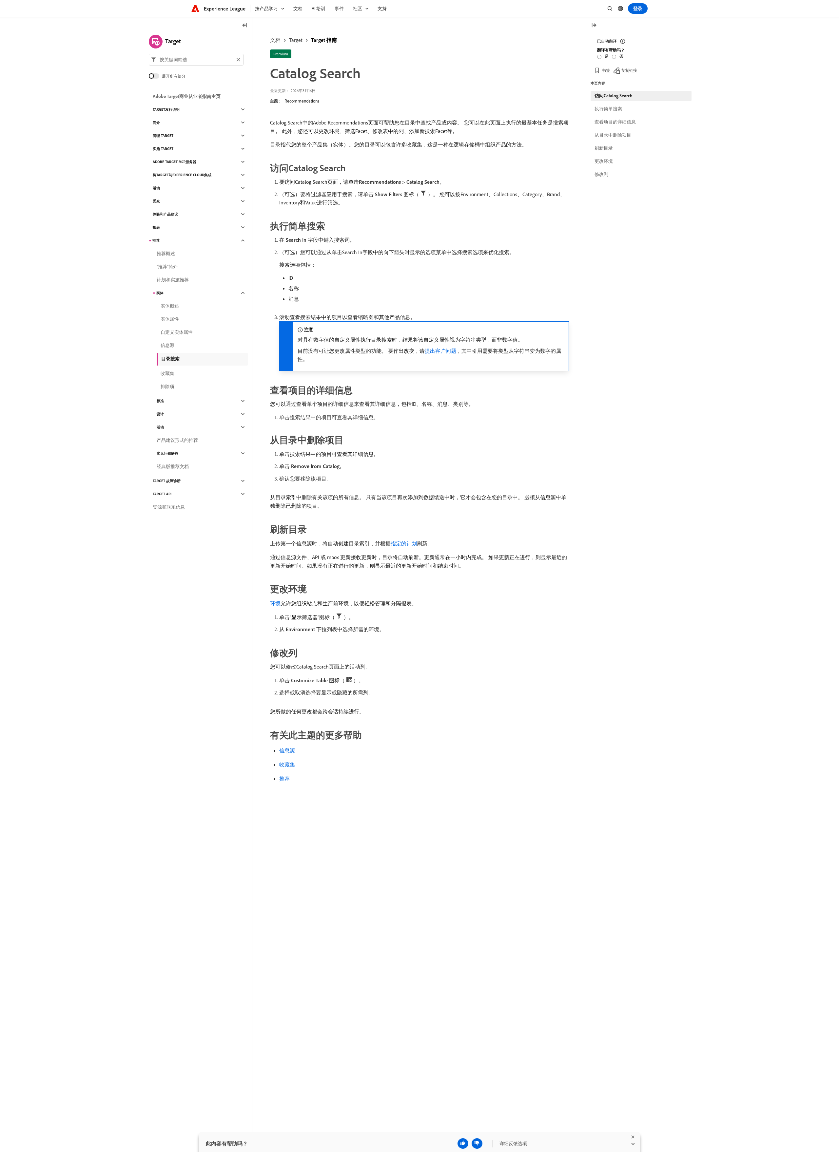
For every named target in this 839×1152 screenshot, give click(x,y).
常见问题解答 (167, 453)
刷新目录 (604, 148)
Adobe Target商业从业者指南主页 (187, 96)
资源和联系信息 (169, 507)
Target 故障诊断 (167, 481)
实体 (160, 293)
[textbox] (196, 60)
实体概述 (170, 306)
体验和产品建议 (165, 214)
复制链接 (629, 70)
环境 (275, 603)
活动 (156, 188)
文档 (275, 40)
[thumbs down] (477, 1143)
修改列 (601, 174)
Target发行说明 (166, 109)
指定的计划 (404, 543)
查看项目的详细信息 (615, 122)
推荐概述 (166, 253)
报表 (156, 227)
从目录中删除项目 (613, 135)
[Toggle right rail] (594, 25)
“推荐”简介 (167, 267)
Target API (162, 494)
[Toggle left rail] (245, 25)
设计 (160, 414)
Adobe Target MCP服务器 (174, 162)
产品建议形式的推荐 (177, 440)
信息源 (287, 750)
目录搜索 (170, 359)
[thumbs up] (463, 1143)
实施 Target (163, 148)
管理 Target (163, 135)
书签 (606, 70)
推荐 (284, 778)
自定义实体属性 (177, 332)
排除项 (167, 386)
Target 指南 (324, 40)
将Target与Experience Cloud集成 (182, 175)
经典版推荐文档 (173, 466)
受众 (156, 201)
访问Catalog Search (614, 96)
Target (295, 40)
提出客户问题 (440, 351)
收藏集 (287, 764)
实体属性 (170, 319)
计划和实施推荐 (173, 280)
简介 (156, 122)
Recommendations (301, 101)
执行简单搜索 (608, 109)
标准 (160, 401)
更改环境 (604, 161)
